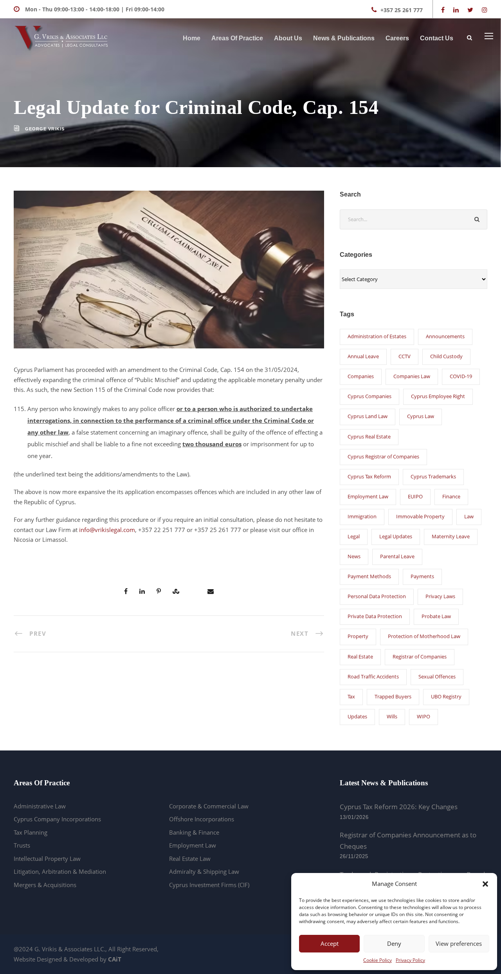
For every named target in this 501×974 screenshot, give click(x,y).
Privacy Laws (440, 596)
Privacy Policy (410, 960)
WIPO (423, 716)
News (354, 556)
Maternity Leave (451, 536)
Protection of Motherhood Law (424, 636)
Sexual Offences (437, 676)
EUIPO (415, 496)
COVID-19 (461, 376)
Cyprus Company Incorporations (57, 819)
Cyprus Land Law (367, 416)
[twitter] (470, 9)
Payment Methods (369, 576)
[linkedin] (456, 9)
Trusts (22, 845)
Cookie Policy (377, 960)
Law (469, 516)
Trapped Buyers (393, 696)
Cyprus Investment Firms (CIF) (209, 885)
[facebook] (443, 9)
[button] (485, 884)
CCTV (404, 356)
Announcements (445, 336)
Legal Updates (395, 536)
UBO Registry (446, 696)
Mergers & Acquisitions (45, 885)
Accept (330, 943)
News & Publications (344, 38)
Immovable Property (420, 516)
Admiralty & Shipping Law (204, 871)
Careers (397, 38)
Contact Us (436, 38)
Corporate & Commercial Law (209, 806)
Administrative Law (40, 806)
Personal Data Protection (377, 596)
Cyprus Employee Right (438, 396)
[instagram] (484, 9)
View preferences (459, 943)
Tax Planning (30, 832)
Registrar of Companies (420, 656)
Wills (392, 716)
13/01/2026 (354, 817)
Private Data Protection (375, 616)
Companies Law (411, 376)
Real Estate (360, 656)
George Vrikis (45, 128)
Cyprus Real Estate (369, 436)
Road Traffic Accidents (373, 676)
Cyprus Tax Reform (369, 476)
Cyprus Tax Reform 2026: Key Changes (399, 806)
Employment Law (368, 496)
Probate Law (436, 616)
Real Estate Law (190, 858)
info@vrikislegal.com (107, 530)
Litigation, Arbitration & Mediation (60, 871)
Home (191, 38)
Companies (361, 376)
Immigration (362, 516)
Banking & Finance (194, 832)
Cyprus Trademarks (433, 476)
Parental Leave (397, 556)
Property (358, 636)
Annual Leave (363, 356)
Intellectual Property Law (47, 858)
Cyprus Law (420, 416)
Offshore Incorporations (201, 819)
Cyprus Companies (369, 396)
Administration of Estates (377, 336)
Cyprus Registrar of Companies (383, 456)
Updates (357, 716)
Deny (394, 943)
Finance (451, 496)
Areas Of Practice (237, 38)
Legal (354, 536)
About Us (288, 38)
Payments (422, 576)
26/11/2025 (354, 856)
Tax (351, 696)
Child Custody (446, 356)
